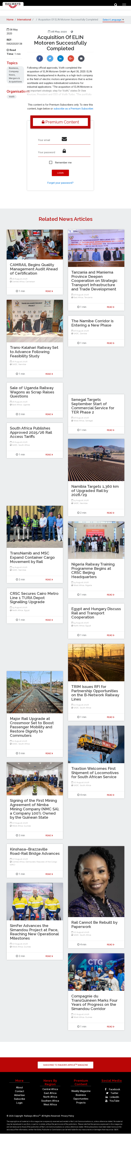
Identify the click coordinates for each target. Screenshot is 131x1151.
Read (110, 307)
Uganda (26, 404)
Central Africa (18, 281)
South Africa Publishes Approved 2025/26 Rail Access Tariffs (31, 432)
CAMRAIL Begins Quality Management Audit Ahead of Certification (34, 269)
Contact (19, 1091)
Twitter (114, 1093)
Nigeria (88, 585)
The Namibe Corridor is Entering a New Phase (92, 323)
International (24, 19)
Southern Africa (50, 1100)
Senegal (89, 420)
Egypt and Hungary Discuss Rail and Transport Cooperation (96, 613)
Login (19, 1102)
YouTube (114, 1100)
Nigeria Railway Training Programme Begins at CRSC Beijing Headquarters (93, 570)
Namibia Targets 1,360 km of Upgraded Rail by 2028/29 (95, 490)
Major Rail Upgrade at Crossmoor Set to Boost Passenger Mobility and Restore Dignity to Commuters (32, 727)
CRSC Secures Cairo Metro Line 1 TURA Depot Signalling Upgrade (34, 597)
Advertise (19, 1095)
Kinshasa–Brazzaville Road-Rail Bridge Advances (35, 851)
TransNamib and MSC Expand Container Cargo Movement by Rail (32, 557)
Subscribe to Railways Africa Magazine (65, 1065)
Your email (44, 140)
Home (10, 19)
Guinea (27, 826)
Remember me (63, 162)
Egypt (27, 610)
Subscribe (19, 1098)
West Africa (79, 420)
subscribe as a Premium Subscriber (73, 108)
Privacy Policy (67, 1116)
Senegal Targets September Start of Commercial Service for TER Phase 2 (92, 405)
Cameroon (30, 281)
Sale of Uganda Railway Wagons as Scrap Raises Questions (32, 392)
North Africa (17, 610)
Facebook (114, 1089)
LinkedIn (114, 1097)
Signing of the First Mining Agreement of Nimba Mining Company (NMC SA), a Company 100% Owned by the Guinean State (34, 809)
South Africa (24, 445)
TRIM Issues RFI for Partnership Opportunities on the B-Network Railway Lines (95, 692)
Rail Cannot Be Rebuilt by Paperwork (94, 924)
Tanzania (88, 297)
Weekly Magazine (81, 1091)
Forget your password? (60, 182)
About (19, 1087)
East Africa (78, 297)
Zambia (83, 333)
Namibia (22, 364)
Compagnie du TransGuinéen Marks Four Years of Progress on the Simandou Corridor (94, 1002)
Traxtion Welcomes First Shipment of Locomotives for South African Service (95, 772)
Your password (46, 152)
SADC (14, 364)
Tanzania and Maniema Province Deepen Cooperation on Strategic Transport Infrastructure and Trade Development (94, 280)
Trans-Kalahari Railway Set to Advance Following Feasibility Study (34, 351)
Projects (81, 1102)
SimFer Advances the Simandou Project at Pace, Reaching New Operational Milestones (34, 931)
